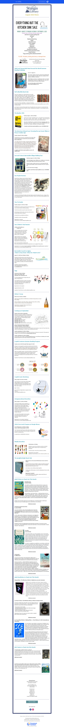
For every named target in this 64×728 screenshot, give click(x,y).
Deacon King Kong (19, 511)
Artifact (22, 184)
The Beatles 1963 (44, 122)
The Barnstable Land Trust (31, 333)
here (37, 167)
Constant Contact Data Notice (35, 719)
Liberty (29, 184)
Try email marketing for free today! (32, 726)
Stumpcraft (24, 185)
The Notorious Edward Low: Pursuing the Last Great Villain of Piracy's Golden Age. (24, 138)
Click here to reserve (32, 503)
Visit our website (32, 701)
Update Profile (26, 719)
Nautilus (25, 184)
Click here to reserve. (18, 670)
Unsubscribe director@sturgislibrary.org (32, 718)
